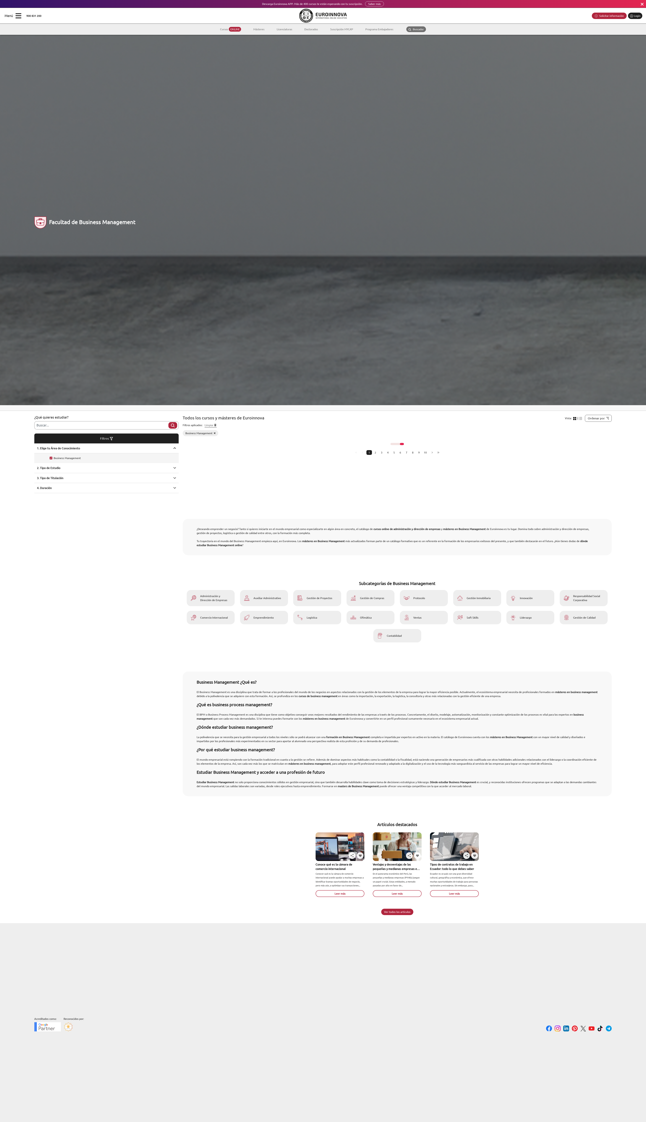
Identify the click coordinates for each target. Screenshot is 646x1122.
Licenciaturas (284, 29)
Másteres (258, 29)
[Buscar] (172, 425)
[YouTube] (592, 1029)
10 (425, 452)
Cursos (230, 29)
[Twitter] (583, 1029)
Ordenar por (596, 418)
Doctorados (311, 29)
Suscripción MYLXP (341, 29)
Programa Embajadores (379, 29)
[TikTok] (600, 1029)
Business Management (67, 458)
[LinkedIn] (566, 1029)
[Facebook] (549, 1029)
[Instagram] (558, 1029)
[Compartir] (352, 855)
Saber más (374, 3)
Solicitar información (611, 15)
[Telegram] (609, 1029)
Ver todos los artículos (397, 911)
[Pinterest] (575, 1029)
